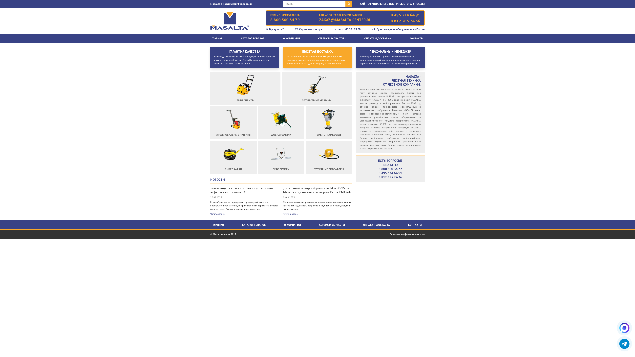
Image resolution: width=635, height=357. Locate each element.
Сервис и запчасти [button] (331, 38)
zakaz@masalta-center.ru (345, 19)
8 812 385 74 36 (405, 20)
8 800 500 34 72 (390, 169)
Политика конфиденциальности (407, 234)
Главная (217, 38)
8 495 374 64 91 (405, 15)
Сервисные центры (310, 29)
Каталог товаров (253, 38)
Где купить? (276, 29)
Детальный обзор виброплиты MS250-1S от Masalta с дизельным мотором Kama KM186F (317, 190)
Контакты (416, 38)
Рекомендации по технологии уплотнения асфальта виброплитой (242, 190)
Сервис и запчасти (332, 224)
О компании (291, 38)
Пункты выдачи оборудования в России (401, 29)
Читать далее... (218, 213)
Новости (217, 180)
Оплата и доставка (377, 38)
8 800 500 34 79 (285, 19)
